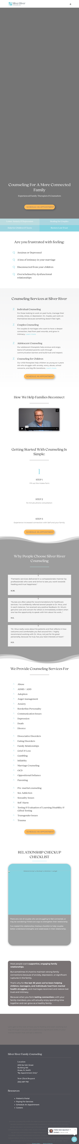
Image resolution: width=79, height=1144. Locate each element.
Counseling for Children (30, 358)
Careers (19, 1108)
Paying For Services (24, 1102)
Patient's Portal (22, 1098)
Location (21, 1061)
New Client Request (26, 1078)
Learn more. (31, 334)
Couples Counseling (28, 324)
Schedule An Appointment (40, 207)
